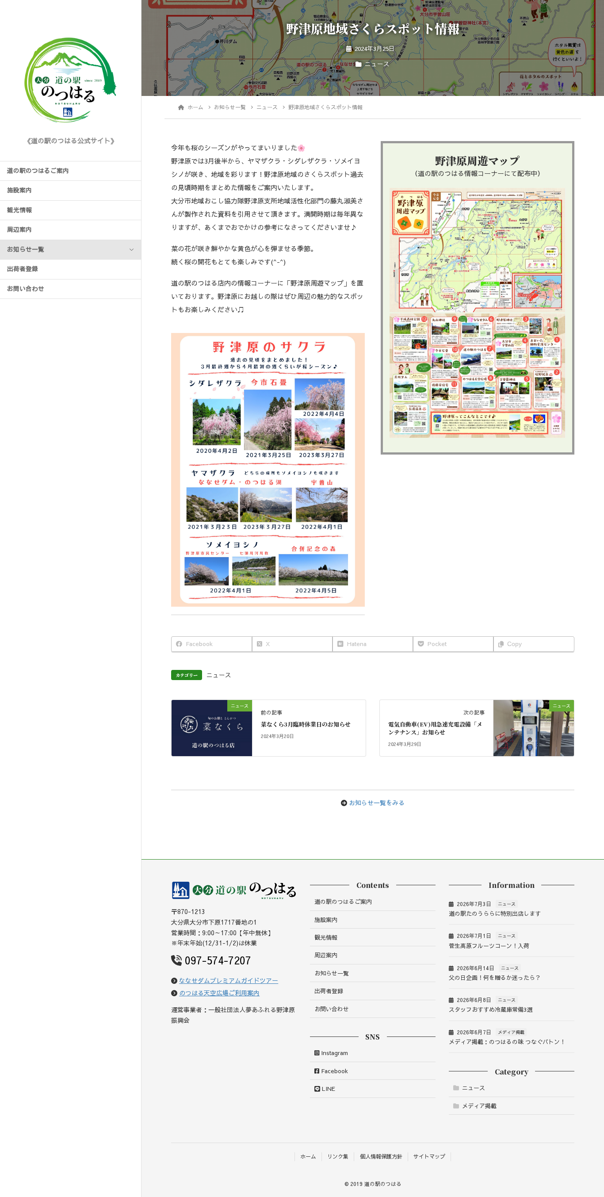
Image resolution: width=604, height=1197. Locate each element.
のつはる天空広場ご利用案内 (219, 992)
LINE (327, 1089)
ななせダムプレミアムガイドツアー (228, 980)
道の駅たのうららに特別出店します (495, 914)
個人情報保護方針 (381, 1156)
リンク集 (337, 1156)
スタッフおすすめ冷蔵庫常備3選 (490, 1009)
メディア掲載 (511, 1032)
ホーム (308, 1156)
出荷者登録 (22, 269)
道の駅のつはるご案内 (38, 171)
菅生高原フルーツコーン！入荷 (489, 946)
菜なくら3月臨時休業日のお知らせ (306, 724)
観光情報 (19, 210)
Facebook (333, 1071)
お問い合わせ (25, 289)
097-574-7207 (218, 960)
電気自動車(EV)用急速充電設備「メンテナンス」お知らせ (435, 728)
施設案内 (19, 190)
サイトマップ (429, 1156)
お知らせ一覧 (25, 249)
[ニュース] (212, 724)
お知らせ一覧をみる (377, 802)
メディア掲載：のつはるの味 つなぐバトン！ (507, 1042)
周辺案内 (19, 229)
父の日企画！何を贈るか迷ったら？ (495, 978)
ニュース (377, 64)
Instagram (333, 1053)
